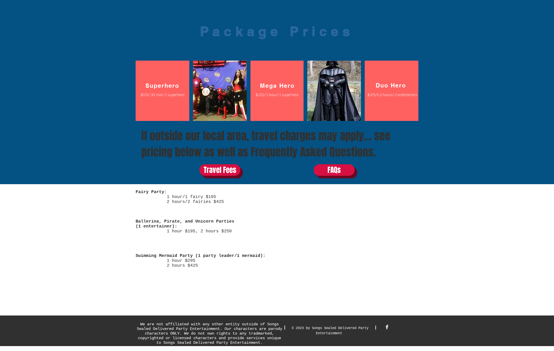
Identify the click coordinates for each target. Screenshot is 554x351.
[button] (162, 95)
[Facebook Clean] (387, 327)
